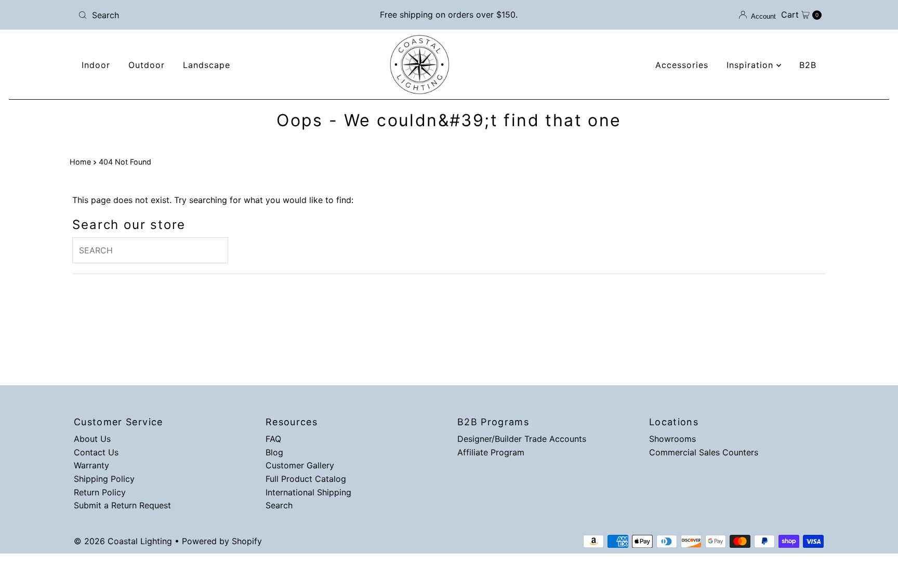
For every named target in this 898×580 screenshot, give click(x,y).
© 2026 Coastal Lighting (123, 541)
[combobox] (196, 15)
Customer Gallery (300, 465)
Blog (274, 452)
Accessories (681, 65)
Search (279, 505)
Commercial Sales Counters (703, 452)
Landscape (206, 65)
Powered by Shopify (222, 541)
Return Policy (100, 492)
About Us (92, 439)
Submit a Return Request (122, 505)
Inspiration (751, 65)
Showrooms (672, 439)
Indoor (96, 65)
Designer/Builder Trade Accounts (521, 439)
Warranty (91, 465)
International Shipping (308, 492)
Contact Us (96, 452)
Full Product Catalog (306, 479)
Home (80, 161)
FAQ (273, 439)
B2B (807, 65)
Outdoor (146, 65)
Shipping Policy (104, 479)
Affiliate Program (490, 452)
